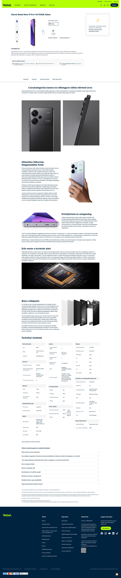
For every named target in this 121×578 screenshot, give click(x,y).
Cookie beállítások (55, 569)
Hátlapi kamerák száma (53, 348)
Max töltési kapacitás (54, 413)
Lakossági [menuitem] (100, 1)
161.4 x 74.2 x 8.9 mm (39, 351)
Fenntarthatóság (46, 552)
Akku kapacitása (26, 410)
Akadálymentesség (47, 549)
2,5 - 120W (53, 33)
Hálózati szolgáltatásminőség (49, 556)
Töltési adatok (53, 406)
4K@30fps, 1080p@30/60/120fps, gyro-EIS (66, 369)
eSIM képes (78, 354)
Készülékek (17, 5)
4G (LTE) (78, 365)
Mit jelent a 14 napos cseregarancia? (31, 476)
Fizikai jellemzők (26, 344)
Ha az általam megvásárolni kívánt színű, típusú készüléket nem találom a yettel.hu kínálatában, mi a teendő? (51, 456)
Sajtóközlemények (46, 536)
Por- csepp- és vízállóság (81, 427)
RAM (24, 389)
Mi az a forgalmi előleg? (28, 464)
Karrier (43, 546)
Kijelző (24, 416)
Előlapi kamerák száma (53, 358)
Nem (37, 397)
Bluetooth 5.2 (92, 411)
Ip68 (90, 427)
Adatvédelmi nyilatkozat (30, 569)
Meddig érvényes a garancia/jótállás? (32, 480)
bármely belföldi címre (46, 63)
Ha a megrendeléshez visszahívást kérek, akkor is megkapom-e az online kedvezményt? (45, 460)
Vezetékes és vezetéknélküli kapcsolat (86, 378)
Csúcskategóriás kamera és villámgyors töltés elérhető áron (60, 87)
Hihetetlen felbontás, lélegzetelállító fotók (33, 163)
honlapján (83, 544)
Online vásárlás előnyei (18, 61)
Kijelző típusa (26, 421)
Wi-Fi (77, 397)
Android (38, 365)
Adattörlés (84, 517)
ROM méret (25, 392)
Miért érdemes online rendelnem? (31, 452)
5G (76, 369)
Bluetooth (78, 407)
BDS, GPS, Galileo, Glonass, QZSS (93, 390)
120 (69, 412)
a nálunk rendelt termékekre (71, 64)
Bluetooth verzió (79, 411)
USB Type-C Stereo (93, 394)
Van (63, 390)
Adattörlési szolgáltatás (68, 547)
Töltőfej (51, 390)
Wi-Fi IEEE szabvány (80, 402)
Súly (24, 347)
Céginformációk (46, 524)
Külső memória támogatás (26, 397)
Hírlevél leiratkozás (66, 544)
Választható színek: (53, 20)
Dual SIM (91, 347)
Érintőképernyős (40, 356)
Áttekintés (25, 79)
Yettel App (51, 5)
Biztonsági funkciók (81, 420)
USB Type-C (92, 381)
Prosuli (43, 542)
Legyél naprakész (106, 517)
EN (108, 5)
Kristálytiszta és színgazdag (77, 214)
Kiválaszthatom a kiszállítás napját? (31, 472)
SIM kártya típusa (80, 351)
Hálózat (78, 344)
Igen (64, 400)
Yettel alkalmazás (66, 530)
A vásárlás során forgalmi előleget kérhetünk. (31, 498)
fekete (52, 23)
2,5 (68, 412)
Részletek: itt (20, 64)
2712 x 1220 (38, 431)
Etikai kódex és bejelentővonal (49, 527)
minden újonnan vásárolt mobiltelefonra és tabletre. (24, 64)
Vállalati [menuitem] (116, 1)
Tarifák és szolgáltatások (30, 5)
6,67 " (37, 427)
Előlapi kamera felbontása (53, 363)
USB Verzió (78, 385)
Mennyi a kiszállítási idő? (28, 468)
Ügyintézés (43, 5)
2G (76, 358)
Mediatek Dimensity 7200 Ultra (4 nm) (39, 375)
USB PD (53, 34)
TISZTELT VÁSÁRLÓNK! (86, 520)
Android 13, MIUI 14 (40, 369)
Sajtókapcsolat (45, 539)
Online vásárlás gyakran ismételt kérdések (36, 448)
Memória (24, 385)
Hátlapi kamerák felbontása (53, 353)
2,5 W (66, 410)
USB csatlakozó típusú (81, 381)
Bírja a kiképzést (31, 301)
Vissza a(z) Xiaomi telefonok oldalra (31, 441)
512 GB (37, 392)
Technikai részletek (44, 79)
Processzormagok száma (28, 380)
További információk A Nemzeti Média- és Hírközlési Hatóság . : (89, 543)
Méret (24, 351)
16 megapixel (65, 363)
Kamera (51, 344)
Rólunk (43, 520)
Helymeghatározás (80, 389)
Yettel (44, 517)
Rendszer (24, 361)
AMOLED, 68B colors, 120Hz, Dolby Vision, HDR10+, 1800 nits (40, 421)
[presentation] (31, 32)
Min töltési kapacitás (54, 409)
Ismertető (34, 79)
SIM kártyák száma (80, 347)
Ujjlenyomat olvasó (93, 424)
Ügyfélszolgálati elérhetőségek (69, 534)
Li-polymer (38, 406)
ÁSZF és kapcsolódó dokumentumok (12, 569)
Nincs (64, 393)
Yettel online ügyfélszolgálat (69, 527)
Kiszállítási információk (67, 524)
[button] (117, 574)
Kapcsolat (65, 517)
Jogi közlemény (44, 569)
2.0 (90, 385)
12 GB (37, 389)
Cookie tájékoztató (66, 551)
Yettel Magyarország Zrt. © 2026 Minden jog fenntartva (104, 569)
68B (37, 434)
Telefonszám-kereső (67, 537)
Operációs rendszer (27, 365)
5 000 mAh (38, 410)
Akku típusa (25, 406)
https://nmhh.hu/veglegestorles (89, 546)
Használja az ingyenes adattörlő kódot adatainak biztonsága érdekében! (89, 536)
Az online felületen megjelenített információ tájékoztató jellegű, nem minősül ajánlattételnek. (41, 489)
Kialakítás (25, 356)
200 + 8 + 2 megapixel (64, 353)
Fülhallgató (52, 393)
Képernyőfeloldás (80, 424)
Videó (51, 368)
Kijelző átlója (25, 427)
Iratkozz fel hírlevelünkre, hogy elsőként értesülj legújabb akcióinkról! (108, 522)
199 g (37, 347)
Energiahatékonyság (27, 403)
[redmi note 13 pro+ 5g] (60, 123)
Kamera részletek (53, 377)
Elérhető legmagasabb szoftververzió (28, 369)
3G (76, 362)
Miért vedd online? (57, 79)
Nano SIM (91, 351)
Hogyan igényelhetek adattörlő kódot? (32, 484)
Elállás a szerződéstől (67, 541)
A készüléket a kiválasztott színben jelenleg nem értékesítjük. (97, 28)
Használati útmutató (54, 397)
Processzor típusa (27, 375)
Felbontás (25, 431)
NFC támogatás (92, 415)
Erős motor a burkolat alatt (36, 248)
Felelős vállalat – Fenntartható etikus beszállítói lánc (49, 531)
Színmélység (25, 434)
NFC (77, 415)
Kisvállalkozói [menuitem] (108, 1)
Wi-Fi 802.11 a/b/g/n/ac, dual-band (93, 403)
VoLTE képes (79, 372)
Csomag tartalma (53, 386)
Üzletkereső (64, 520)
